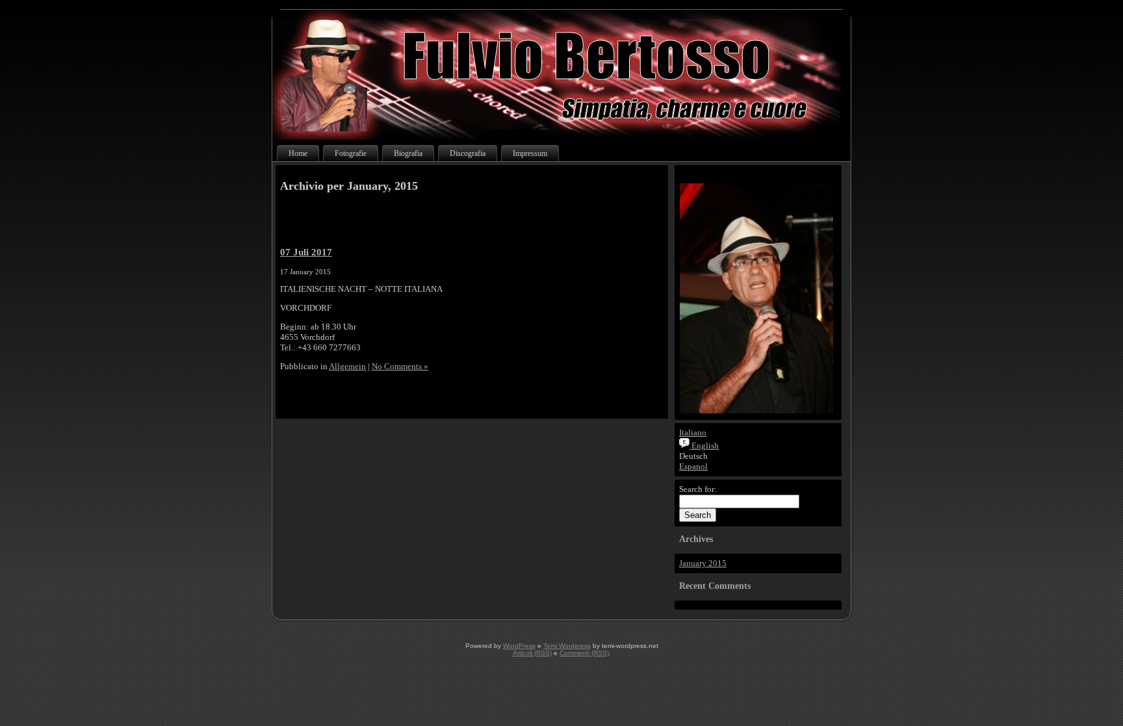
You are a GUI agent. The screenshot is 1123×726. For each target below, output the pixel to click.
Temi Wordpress (567, 645)
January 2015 (703, 563)
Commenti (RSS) (584, 652)
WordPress (519, 645)
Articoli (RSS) (532, 652)
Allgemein (347, 366)
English (704, 445)
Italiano (692, 432)
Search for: (698, 489)
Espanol (693, 466)
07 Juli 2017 (306, 251)
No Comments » (400, 366)
